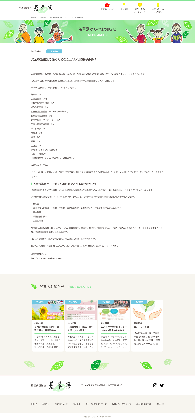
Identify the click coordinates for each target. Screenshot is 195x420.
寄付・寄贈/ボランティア (96, 404)
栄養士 (34, 145)
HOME (34, 404)
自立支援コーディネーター (43, 120)
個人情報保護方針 (143, 404)
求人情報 (76, 404)
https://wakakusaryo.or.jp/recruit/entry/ (47, 258)
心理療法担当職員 (39, 111)
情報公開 (160, 404)
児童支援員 (36, 99)
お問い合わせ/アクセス (121, 404)
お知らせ (45, 404)
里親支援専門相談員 (40, 124)
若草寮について (61, 404)
